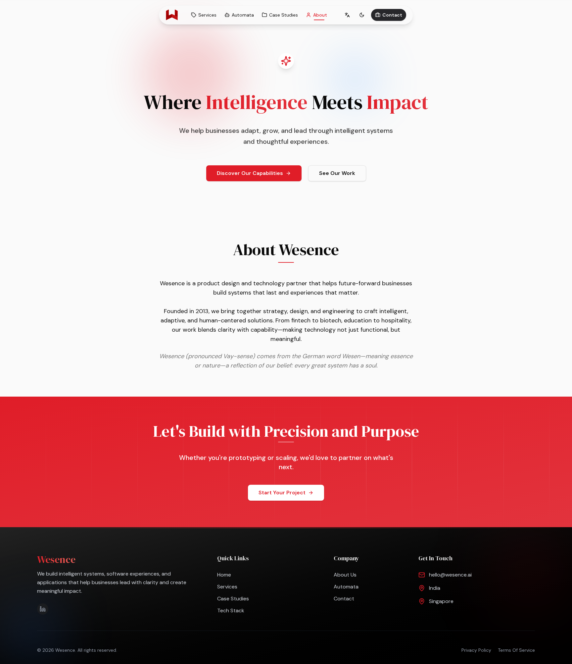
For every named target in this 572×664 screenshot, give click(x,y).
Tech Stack (230, 610)
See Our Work (337, 173)
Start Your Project (282, 492)
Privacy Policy (476, 650)
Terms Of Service (516, 650)
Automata (346, 586)
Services (227, 586)
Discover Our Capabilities (250, 173)
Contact (392, 15)
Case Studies (233, 598)
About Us (345, 574)
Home (224, 574)
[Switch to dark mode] (361, 15)
